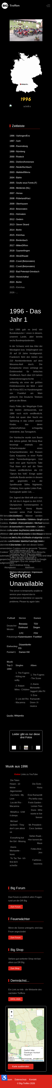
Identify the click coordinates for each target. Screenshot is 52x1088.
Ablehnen (29, 567)
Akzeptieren (10, 567)
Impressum (37, 572)
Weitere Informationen (20, 572)
